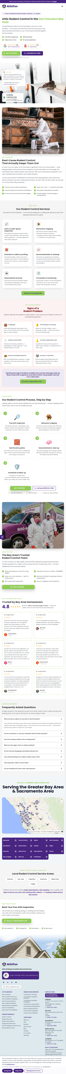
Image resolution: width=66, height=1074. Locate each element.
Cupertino (32, 879)
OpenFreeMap (36, 831)
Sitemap (26, 1035)
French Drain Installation (31, 1011)
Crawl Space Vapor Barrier (31, 1004)
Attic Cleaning (6, 994)
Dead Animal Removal (8, 1023)
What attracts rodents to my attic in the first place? (33, 719)
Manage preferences (33, 1071)
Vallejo (33, 884)
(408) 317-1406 (51, 1044)
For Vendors (27, 1033)
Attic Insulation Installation (10, 999)
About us (26, 1020)
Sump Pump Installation (31, 1013)
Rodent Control (6, 1017)
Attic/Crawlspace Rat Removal (11, 1026)
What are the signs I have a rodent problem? (33, 745)
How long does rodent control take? (33, 762)
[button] (31, 818)
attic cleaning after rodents (32, 892)
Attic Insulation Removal (9, 997)
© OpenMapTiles (44, 831)
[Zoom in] (62, 799)
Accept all (7, 1071)
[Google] (7, 982)
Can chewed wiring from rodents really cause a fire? (33, 757)
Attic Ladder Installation (9, 1003)
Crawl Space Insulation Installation (30, 1001)
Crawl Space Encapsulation (32, 1006)
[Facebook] (3, 982)
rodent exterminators (31, 890)
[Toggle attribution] (62, 832)
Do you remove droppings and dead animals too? (33, 751)
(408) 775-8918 (52, 1017)
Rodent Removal (7, 1019)
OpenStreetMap (57, 831)
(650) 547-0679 (52, 1036)
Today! (54, 1)
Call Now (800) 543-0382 (45, 488)
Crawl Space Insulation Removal (30, 997)
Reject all (18, 1071)
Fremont (10, 879)
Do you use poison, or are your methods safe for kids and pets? (33, 733)
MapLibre (30, 831)
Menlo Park (55, 879)
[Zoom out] (62, 802)
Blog (25, 1029)
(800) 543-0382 (52, 1007)
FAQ (25, 1022)
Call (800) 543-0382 (33, 53)
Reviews (26, 1024)
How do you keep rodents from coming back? (33, 739)
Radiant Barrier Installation (10, 1005)
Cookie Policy (46, 1066)
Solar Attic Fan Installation (10, 1010)
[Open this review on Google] (15, 84)
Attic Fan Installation (8, 1008)
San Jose (21, 879)
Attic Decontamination (9, 1001)
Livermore (43, 879)
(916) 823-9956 (51, 1026)
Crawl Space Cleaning (30, 994)
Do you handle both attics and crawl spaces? (33, 768)
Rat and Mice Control (8, 1028)
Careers (26, 1031)
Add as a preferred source (13, 986)
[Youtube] (16, 982)
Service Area (27, 1026)
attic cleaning (44, 890)
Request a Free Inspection (33, 293)
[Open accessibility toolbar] (2, 537)
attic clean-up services (55, 180)
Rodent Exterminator (8, 1021)
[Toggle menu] (62, 6)
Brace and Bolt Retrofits (31, 1008)
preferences (11, 1064)
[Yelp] (11, 982)
